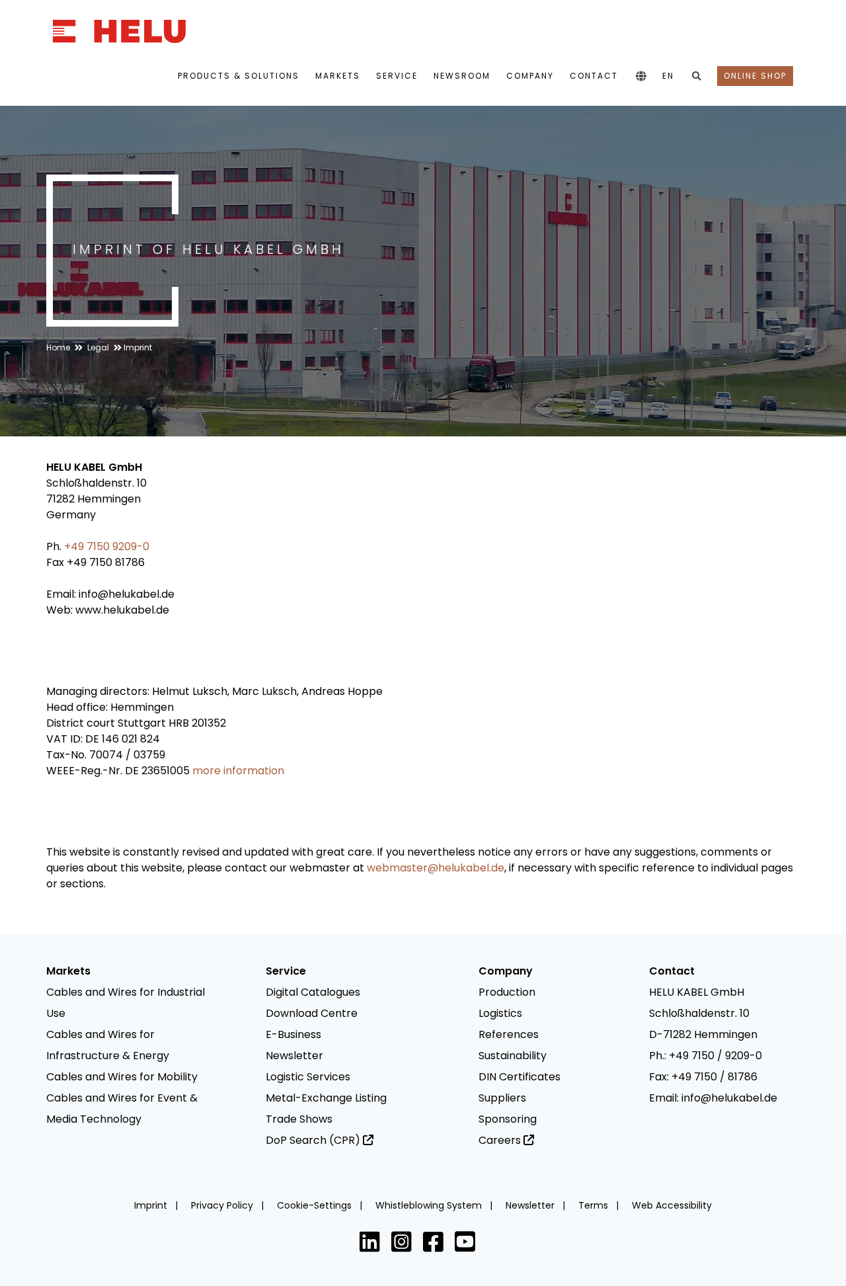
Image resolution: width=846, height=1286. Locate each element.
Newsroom (462, 75)
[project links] (640, 77)
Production (507, 992)
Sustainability (513, 1055)
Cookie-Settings (315, 1205)
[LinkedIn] (373, 1245)
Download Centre (312, 1013)
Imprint (138, 347)
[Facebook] (436, 1245)
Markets (337, 75)
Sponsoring (508, 1119)
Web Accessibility (672, 1205)
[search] (695, 77)
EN (668, 75)
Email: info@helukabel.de (713, 1097)
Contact (594, 75)
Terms (594, 1205)
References (509, 1034)
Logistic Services (308, 1076)
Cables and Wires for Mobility (122, 1076)
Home (58, 347)
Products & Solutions (238, 75)
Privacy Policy (223, 1205)
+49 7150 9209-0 (106, 546)
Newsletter (294, 1055)
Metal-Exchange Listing (326, 1097)
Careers (501, 1140)
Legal (98, 347)
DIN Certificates (519, 1076)
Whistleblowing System (429, 1205)
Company (530, 75)
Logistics (500, 1013)
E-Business (293, 1034)
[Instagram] (404, 1245)
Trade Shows (299, 1119)
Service (397, 75)
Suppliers (502, 1097)
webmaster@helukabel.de (435, 867)
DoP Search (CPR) (314, 1140)
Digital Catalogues (313, 992)
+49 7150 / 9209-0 (715, 1055)
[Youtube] (468, 1245)
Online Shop (755, 75)
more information (238, 770)
